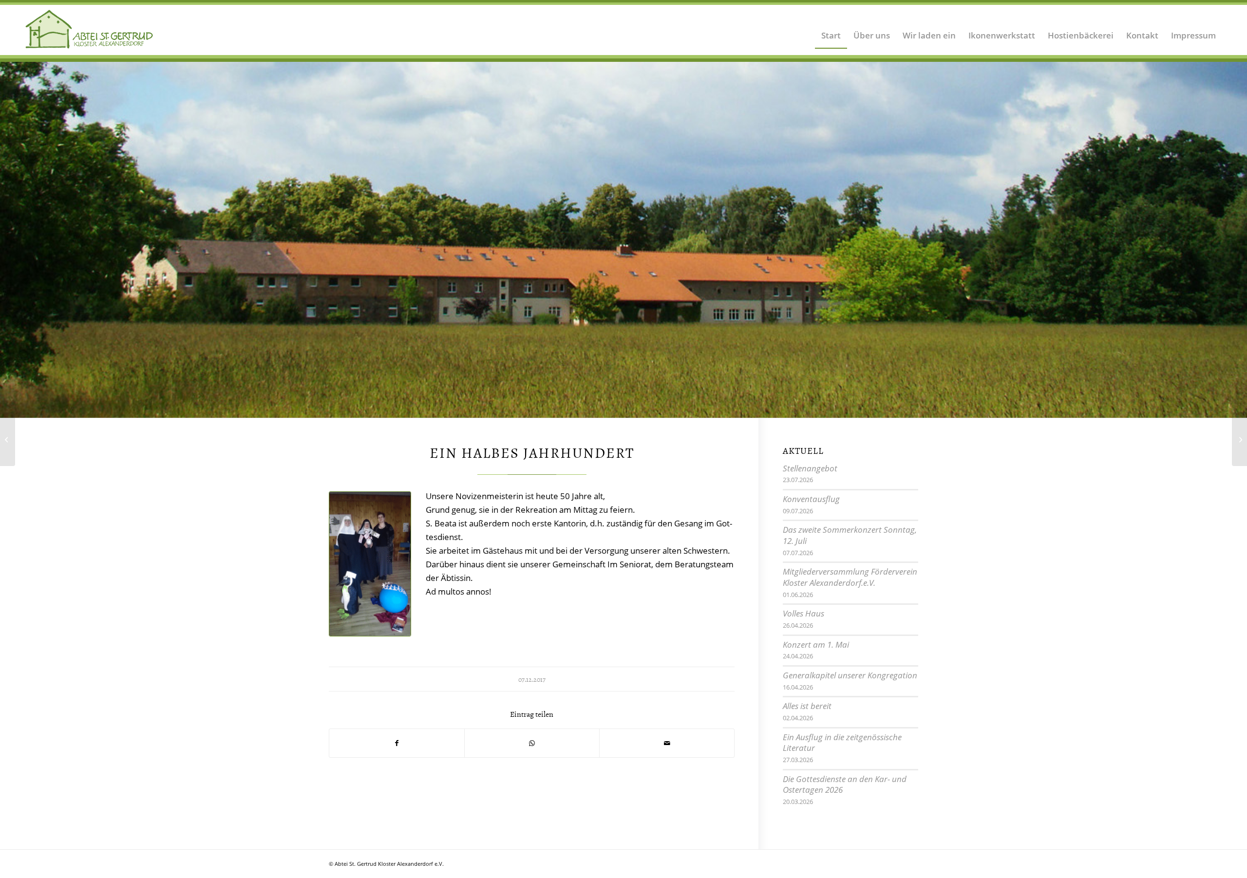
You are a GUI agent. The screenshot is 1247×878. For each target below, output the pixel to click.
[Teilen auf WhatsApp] (532, 743)
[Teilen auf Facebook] (396, 743)
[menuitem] (831, 29)
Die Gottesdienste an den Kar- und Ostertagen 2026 (845, 784)
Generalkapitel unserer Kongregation (850, 675)
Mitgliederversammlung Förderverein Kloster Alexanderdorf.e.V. (850, 577)
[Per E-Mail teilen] (667, 743)
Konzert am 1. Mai (816, 644)
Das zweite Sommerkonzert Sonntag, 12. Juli (850, 535)
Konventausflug (811, 498)
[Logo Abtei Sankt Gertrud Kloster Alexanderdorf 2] (89, 29)
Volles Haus (803, 613)
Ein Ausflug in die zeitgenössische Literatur (842, 742)
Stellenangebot (810, 468)
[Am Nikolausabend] (7, 439)
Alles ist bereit (807, 705)
